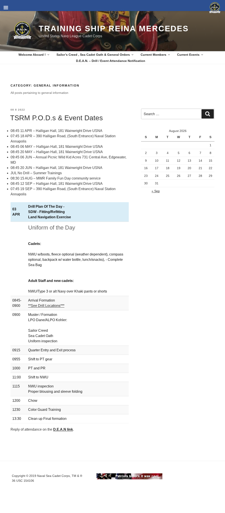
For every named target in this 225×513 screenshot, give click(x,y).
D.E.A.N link (63, 429)
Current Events (188, 54)
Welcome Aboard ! (32, 54)
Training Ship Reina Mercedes (114, 28)
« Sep (156, 191)
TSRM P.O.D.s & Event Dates (56, 118)
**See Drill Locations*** (46, 305)
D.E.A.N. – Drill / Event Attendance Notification (110, 61)
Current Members (153, 54)
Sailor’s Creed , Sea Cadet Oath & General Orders (93, 54)
